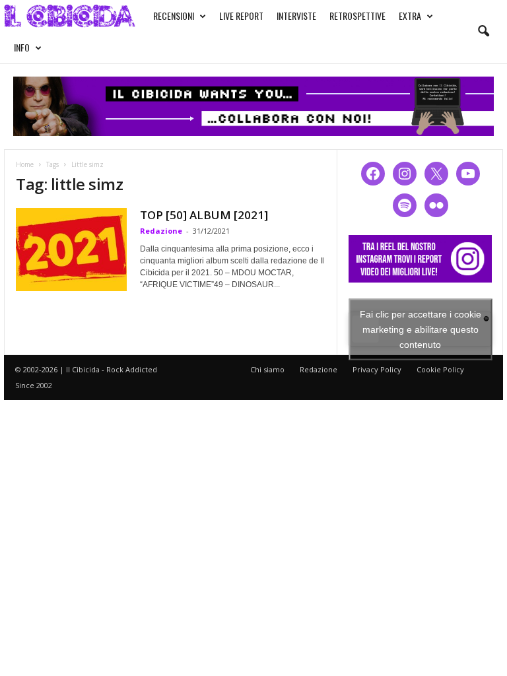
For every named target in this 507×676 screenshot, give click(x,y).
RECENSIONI (173, 15)
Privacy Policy (377, 369)
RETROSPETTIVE (357, 15)
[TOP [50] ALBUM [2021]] (71, 249)
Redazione (161, 231)
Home (25, 164)
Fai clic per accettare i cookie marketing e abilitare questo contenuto (420, 328)
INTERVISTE (296, 15)
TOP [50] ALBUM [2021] (204, 214)
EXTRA (410, 15)
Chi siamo (267, 369)
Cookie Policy (440, 369)
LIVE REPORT (241, 15)
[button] (483, 31)
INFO (22, 47)
